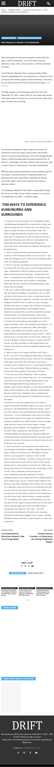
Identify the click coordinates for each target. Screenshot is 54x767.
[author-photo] (27, 554)
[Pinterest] (16, 49)
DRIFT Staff (27, 562)
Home (3, 10)
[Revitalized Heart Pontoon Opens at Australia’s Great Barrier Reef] (44, 583)
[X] (10, 49)
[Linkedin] (28, 49)
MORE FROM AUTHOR (35, 573)
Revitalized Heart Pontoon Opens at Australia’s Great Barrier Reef (42, 592)
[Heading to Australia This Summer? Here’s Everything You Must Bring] (9, 583)
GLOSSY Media (19, 737)
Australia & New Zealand (32, 10)
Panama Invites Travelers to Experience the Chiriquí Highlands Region (41, 537)
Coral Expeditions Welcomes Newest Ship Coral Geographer (12, 536)
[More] (40, 49)
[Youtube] (32, 566)
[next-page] (28, 600)
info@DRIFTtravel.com (31, 748)
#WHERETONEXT (14, 10)
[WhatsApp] (22, 49)
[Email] (34, 49)
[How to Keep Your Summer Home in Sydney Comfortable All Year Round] (27, 583)
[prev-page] (25, 600)
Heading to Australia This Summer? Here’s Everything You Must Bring (9, 592)
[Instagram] (25, 566)
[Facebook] (4, 49)
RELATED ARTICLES (17, 573)
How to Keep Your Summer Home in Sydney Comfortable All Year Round (26, 592)
